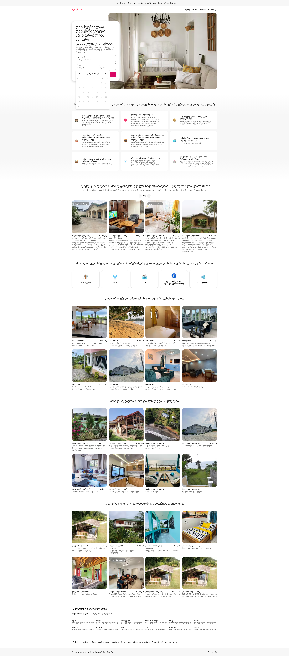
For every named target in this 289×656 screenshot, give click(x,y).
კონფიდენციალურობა (96, 652)
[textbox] (85, 67)
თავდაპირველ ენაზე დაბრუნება (163, 3)
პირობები (110, 652)
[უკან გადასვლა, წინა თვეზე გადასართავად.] (79, 74)
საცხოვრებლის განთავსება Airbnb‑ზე (200, 9)
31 (79, 106)
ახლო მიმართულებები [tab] (80, 614)
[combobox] (95, 59)
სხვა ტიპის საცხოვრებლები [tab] (103, 614)
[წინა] (140, 196)
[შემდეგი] (149, 196)
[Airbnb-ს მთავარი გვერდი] (77, 9)
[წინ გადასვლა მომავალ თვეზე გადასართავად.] (105, 74)
